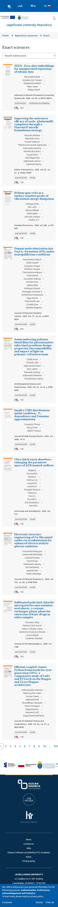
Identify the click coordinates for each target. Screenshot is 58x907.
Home (5, 35)
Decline (39, 902)
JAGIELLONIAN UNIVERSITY (29, 874)
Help (28, 848)
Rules (28, 857)
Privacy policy (28, 861)
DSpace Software (15, 852)
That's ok (50, 902)
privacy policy (37, 896)
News (28, 839)
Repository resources (26, 35)
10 (44, 746)
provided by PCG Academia (37, 852)
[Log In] (33, 5)
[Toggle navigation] (54, 18)
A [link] (18, 6)
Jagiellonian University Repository (29, 25)
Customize (7, 902)
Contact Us (28, 844)
